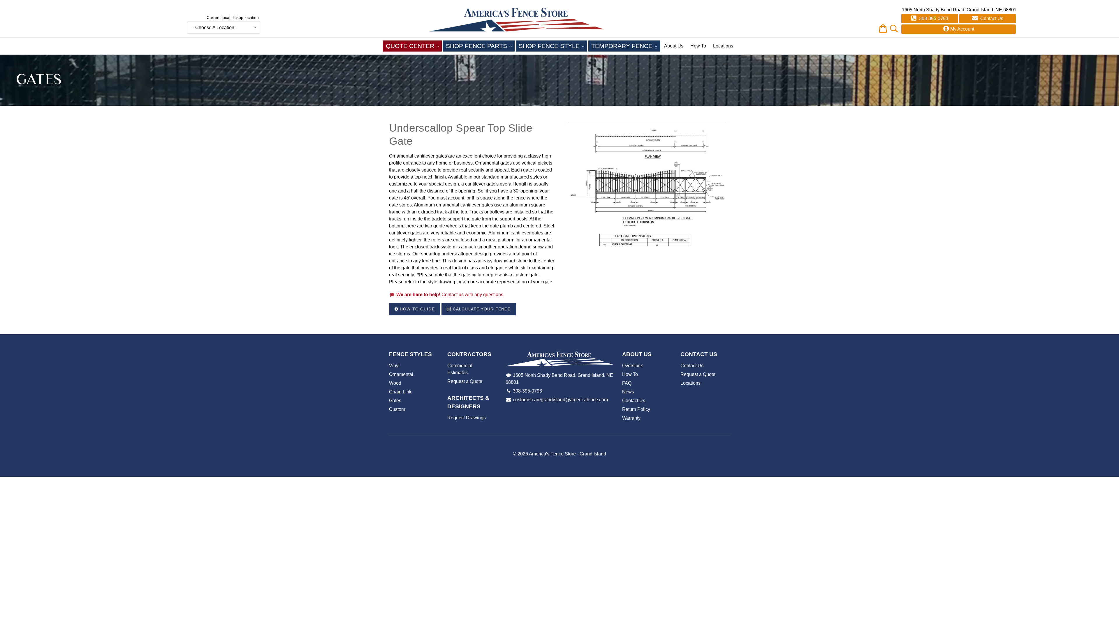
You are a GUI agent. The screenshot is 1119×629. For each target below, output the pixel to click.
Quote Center (414, 45)
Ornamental (401, 374)
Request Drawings (466, 417)
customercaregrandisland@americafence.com (560, 399)
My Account (962, 28)
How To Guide (416, 309)
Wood (395, 383)
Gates (395, 400)
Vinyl (394, 365)
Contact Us (991, 18)
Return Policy (636, 409)
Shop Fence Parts (480, 45)
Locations (723, 45)
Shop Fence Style (553, 45)
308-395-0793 (933, 18)
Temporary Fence (625, 45)
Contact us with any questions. (450, 294)
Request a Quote (464, 381)
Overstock (632, 365)
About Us (673, 45)
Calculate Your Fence (481, 309)
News (628, 391)
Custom (397, 409)
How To (698, 45)
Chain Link (400, 391)
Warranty (631, 418)
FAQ (626, 383)
